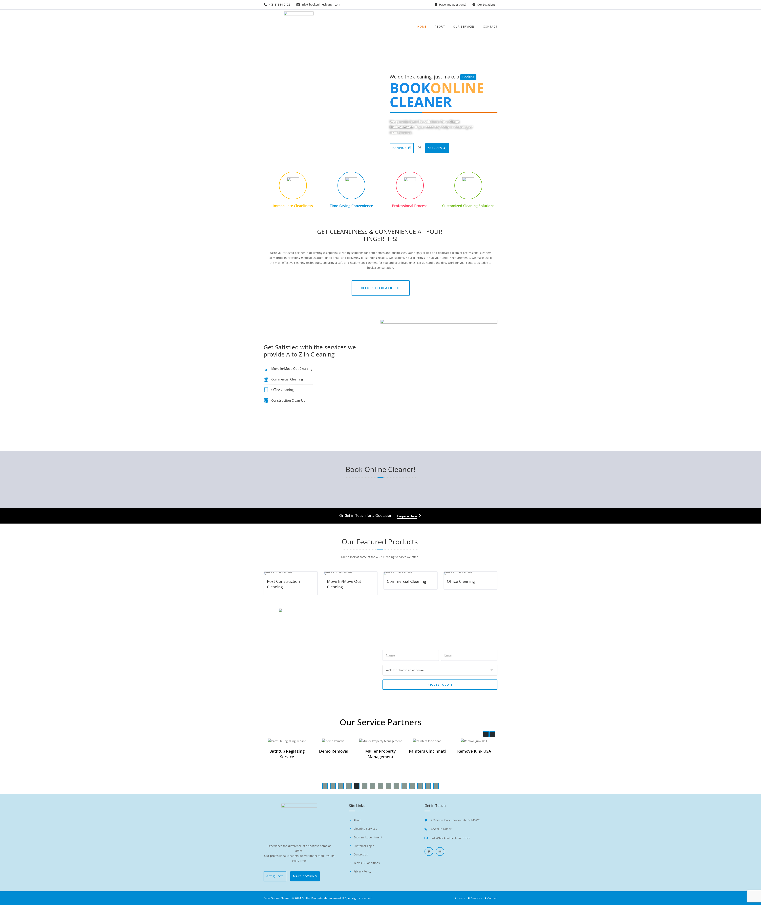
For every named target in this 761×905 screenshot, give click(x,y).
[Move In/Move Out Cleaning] (350, 573)
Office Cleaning (461, 581)
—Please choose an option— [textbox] (405, 670)
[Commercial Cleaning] (410, 573)
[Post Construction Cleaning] (290, 573)
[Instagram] (440, 851)
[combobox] (439, 670)
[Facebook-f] (428, 851)
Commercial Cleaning (406, 581)
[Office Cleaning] (470, 573)
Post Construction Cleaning (283, 584)
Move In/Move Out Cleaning (344, 584)
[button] (486, 734)
